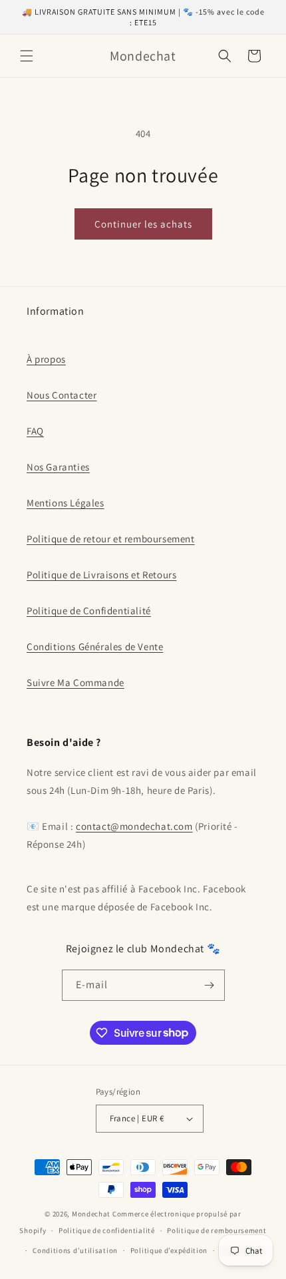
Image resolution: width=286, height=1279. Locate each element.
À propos (46, 359)
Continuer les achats (143, 224)
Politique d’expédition (169, 1250)
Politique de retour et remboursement (111, 538)
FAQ (35, 431)
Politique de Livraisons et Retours (101, 574)
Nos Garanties (58, 466)
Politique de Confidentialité (89, 610)
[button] (26, 56)
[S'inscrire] (209, 985)
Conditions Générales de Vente (95, 646)
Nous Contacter (61, 395)
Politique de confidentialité (107, 1230)
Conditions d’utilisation (75, 1250)
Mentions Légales (65, 502)
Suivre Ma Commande (75, 682)
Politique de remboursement (216, 1230)
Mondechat (91, 1213)
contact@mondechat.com (134, 826)
